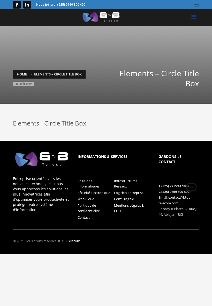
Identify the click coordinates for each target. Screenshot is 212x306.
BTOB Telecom (69, 241)
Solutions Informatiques (89, 183)
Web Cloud (86, 199)
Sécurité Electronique (94, 192)
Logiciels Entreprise (128, 192)
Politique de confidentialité (89, 208)
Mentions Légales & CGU (129, 208)
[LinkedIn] (27, 5)
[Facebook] (17, 5)
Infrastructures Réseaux (125, 183)
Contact (84, 217)
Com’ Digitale (124, 199)
